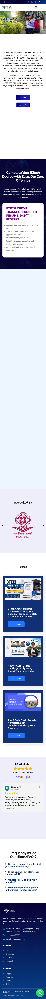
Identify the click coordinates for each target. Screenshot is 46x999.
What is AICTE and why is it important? (21, 881)
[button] (36, 7)
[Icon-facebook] (28, 2)
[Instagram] (36, 2)
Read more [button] (9, 809)
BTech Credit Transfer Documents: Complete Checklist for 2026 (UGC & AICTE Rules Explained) (22, 612)
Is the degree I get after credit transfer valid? (22, 873)
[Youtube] (39, 2)
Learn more (16, 624)
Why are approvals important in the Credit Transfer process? (22, 888)
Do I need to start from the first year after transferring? (23, 865)
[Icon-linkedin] (32, 2)
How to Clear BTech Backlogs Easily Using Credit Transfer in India (21, 668)
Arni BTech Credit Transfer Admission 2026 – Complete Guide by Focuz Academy (22, 724)
